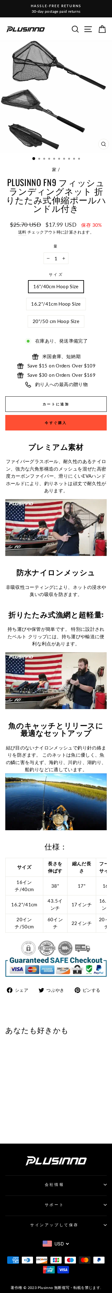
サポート (54, 1204)
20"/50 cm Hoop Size (56, 321)
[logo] (25, 29)
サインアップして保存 (54, 1224)
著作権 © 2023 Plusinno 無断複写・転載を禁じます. (56, 1287)
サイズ (56, 274)
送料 (22, 232)
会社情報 (54, 1184)
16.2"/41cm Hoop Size (56, 304)
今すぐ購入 (56, 423)
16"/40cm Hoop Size (56, 286)
